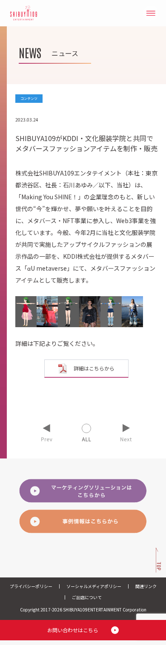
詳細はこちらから (94, 368)
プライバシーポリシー (31, 586)
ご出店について (87, 597)
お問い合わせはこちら (72, 630)
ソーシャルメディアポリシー (93, 586)
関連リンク (146, 586)
